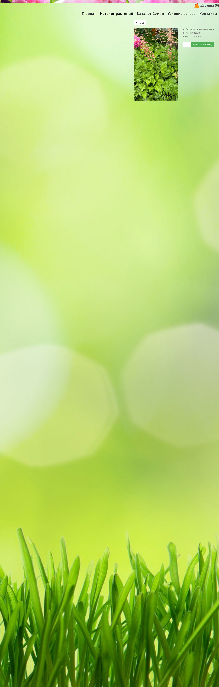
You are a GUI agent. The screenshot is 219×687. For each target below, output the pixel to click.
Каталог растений (116, 13)
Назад (140, 22)
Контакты (208, 13)
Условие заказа (182, 13)
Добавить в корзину (202, 44)
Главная (89, 13)
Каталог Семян (150, 13)
